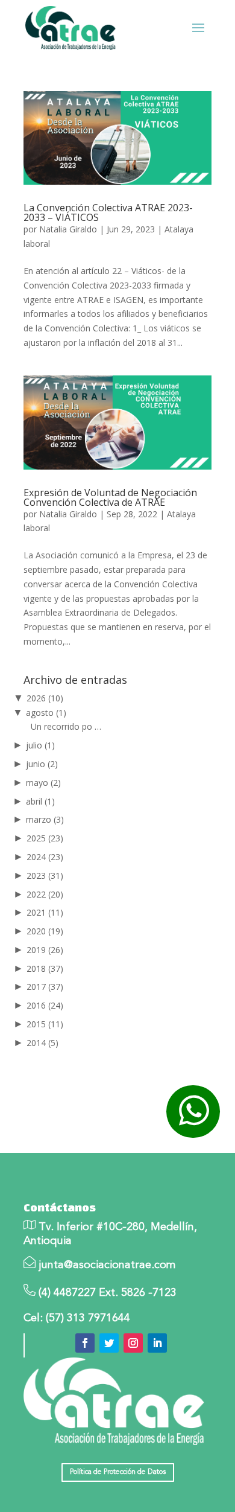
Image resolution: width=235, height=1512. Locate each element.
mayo (43, 782)
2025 (45, 838)
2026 (45, 698)
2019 (45, 949)
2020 (45, 931)
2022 (45, 894)
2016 (45, 1005)
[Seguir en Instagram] (133, 1343)
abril (40, 801)
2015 (45, 1024)
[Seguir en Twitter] (109, 1343)
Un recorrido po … (66, 726)
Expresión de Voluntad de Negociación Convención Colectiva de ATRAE (110, 497)
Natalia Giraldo (68, 229)
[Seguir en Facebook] (85, 1343)
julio (40, 745)
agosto (46, 712)
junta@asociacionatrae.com (107, 1265)
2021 (45, 912)
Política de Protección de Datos (118, 1472)
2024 (45, 857)
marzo (45, 819)
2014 (42, 1042)
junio (42, 764)
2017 (45, 986)
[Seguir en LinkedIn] (157, 1343)
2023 (45, 875)
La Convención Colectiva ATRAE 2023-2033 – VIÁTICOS (108, 212)
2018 (45, 968)
